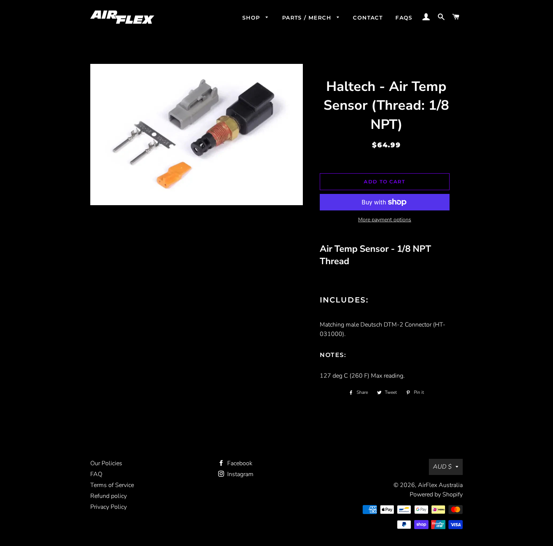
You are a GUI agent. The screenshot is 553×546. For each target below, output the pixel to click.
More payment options (384, 219)
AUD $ (442, 467)
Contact (368, 17)
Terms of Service (112, 485)
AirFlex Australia (440, 485)
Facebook (239, 463)
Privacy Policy (108, 507)
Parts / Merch (307, 17)
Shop (252, 17)
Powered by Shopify (436, 494)
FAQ (96, 474)
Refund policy (108, 496)
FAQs (404, 17)
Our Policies (106, 463)
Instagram (240, 474)
